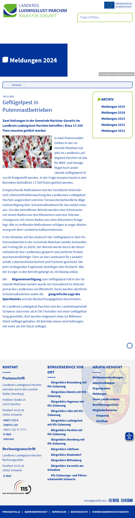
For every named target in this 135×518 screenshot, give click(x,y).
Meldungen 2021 (113, 131)
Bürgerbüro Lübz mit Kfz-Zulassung (65, 413)
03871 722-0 (10, 420)
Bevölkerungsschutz (106, 405)
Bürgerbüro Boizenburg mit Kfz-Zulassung (67, 384)
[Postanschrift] (22, 408)
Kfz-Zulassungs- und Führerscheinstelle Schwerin (67, 477)
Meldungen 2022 (113, 125)
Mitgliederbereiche (105, 410)
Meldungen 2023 (113, 118)
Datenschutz (79, 511)
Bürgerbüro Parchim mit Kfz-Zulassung (64, 432)
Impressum (59, 511)
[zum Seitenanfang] (130, 346)
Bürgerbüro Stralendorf (66, 455)
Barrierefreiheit (36, 511)
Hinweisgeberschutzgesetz (110, 511)
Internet (8, 439)
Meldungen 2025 (113, 106)
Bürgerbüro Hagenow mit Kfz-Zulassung (65, 403)
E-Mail (6, 434)
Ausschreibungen (104, 383)
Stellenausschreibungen (108, 377)
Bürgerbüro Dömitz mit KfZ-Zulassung (67, 394)
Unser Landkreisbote (106, 399)
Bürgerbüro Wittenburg (66, 460)
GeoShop (102, 421)
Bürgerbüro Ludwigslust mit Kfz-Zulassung (64, 422)
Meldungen (100, 394)
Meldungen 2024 (113, 112)
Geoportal (102, 415)
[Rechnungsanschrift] (22, 462)
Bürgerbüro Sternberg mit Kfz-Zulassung (66, 441)
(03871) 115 (10, 425)
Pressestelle (11, 511)
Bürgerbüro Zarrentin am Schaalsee (65, 468)
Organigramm (101, 388)
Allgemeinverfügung (26, 279)
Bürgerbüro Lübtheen (65, 449)
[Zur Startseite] (35, 10)
